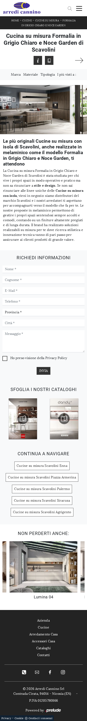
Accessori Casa (43, 641)
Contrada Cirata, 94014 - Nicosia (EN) (42, 694)
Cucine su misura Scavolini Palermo (42, 489)
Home (15, 20)
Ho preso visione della (38, 358)
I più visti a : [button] (66, 74)
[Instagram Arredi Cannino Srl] (63, 672)
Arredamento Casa (43, 634)
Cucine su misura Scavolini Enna (42, 466)
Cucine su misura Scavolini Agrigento (42, 512)
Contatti (43, 655)
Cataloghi (43, 648)
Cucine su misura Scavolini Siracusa (42, 500)
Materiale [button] (30, 74)
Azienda (43, 620)
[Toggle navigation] (79, 8)
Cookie (19, 718)
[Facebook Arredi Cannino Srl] (50, 672)
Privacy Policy (56, 358)
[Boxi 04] (79, 60)
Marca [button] (16, 74)
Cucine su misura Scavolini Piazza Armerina (42, 477)
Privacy (6, 718)
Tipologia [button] (47, 74)
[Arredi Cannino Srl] (21, 8)
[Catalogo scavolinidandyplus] (64, 418)
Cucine (27, 20)
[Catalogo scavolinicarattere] (23, 418)
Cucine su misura (47, 20)
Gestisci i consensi (40, 718)
